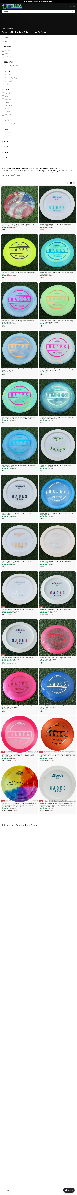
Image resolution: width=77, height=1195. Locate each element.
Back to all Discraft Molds (11, 175)
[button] (6, 227)
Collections (10, 28)
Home (3, 28)
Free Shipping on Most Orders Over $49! (38, 1)
